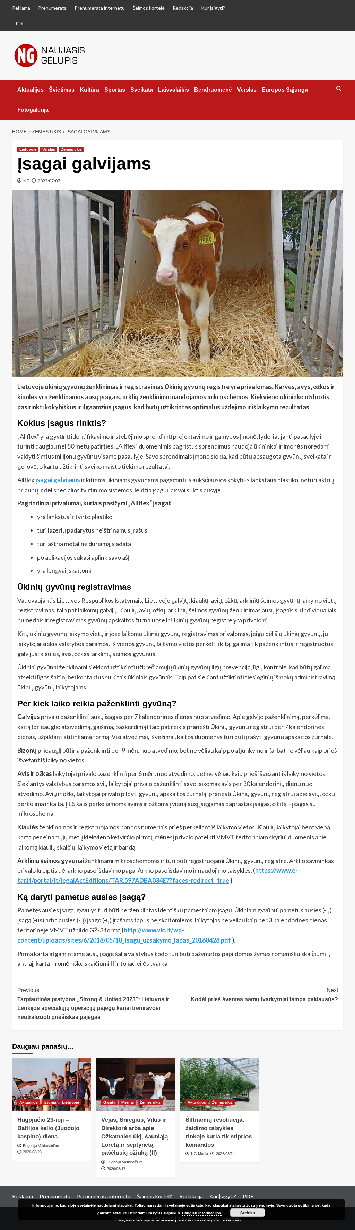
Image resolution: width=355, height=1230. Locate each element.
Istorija (50, 1102)
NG (26, 180)
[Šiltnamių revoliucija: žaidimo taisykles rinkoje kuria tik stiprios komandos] (219, 1084)
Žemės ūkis (71, 149)
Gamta (109, 1102)
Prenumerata (52, 8)
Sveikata (141, 90)
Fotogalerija (33, 110)
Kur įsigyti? (213, 8)
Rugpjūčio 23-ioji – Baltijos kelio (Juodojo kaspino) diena (48, 1128)
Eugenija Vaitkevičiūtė (41, 1146)
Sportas (114, 90)
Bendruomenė (213, 90)
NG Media (199, 1154)
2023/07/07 (49, 180)
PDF (20, 23)
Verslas (247, 90)
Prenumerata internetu (100, 8)
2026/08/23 (32, 1152)
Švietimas (62, 90)
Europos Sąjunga (285, 90)
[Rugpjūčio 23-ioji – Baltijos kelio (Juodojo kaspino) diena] (51, 1084)
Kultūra (89, 90)
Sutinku (247, 1213)
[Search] (339, 89)
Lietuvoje (27, 149)
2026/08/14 (225, 1154)
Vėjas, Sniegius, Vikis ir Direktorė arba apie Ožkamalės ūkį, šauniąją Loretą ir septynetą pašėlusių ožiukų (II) (134, 1136)
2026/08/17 (116, 1168)
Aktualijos (30, 90)
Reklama (21, 8)
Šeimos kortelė (149, 8)
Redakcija (183, 8)
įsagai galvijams (57, 480)
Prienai (127, 1102)
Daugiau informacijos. (202, 1212)
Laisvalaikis (173, 90)
